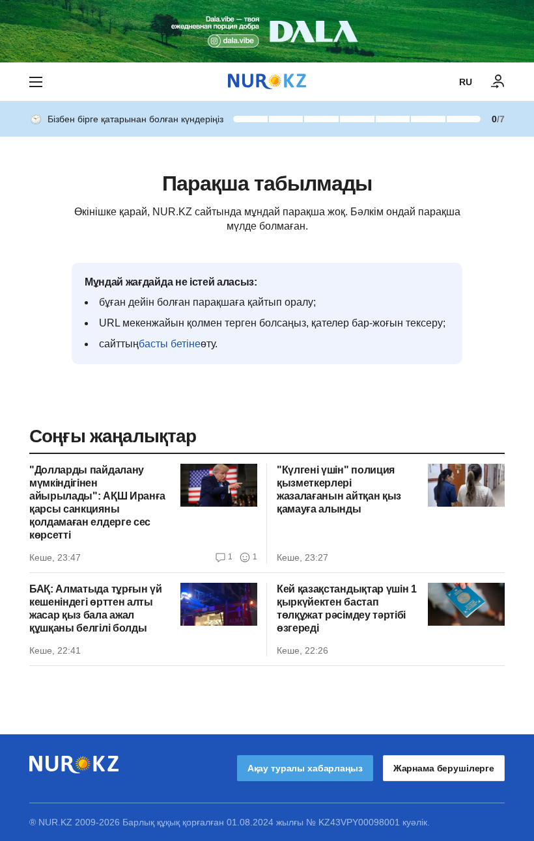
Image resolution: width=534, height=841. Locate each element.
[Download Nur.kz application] (267, 31)
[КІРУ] (498, 82)
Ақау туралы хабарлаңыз (305, 768)
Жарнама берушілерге (443, 768)
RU (465, 82)
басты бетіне (170, 343)
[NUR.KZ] (267, 81)
